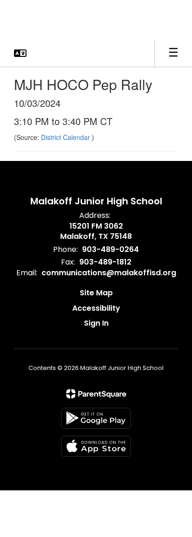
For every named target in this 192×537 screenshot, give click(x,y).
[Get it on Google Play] (96, 418)
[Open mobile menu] (173, 53)
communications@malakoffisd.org (108, 272)
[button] (20, 53)
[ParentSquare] (96, 394)
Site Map (96, 292)
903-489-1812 (105, 262)
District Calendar (66, 137)
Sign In (96, 323)
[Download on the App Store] (96, 446)
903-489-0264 (110, 249)
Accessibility (96, 308)
